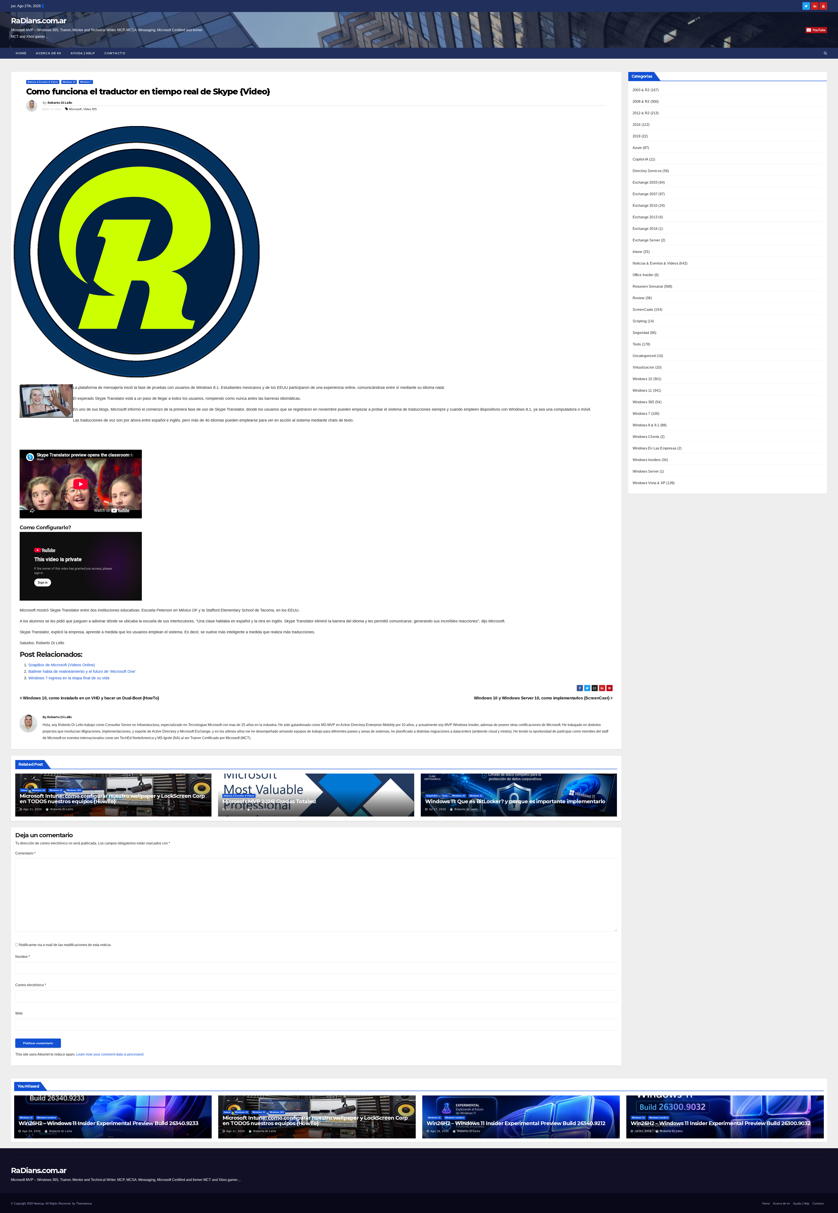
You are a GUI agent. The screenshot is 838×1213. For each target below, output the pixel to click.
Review (639, 298)
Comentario (25, 853)
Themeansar (84, 1203)
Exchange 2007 (645, 194)
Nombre (22, 956)
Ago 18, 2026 (439, 1131)
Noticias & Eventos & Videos (42, 82)
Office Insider (643, 275)
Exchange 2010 (645, 205)
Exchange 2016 (645, 229)
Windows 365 (74, 790)
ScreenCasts (643, 309)
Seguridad (431, 795)
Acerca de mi (48, 53)
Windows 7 (86, 82)
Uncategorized (644, 356)
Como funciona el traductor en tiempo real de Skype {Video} (148, 91)
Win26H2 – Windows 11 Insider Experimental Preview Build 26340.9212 (516, 1123)
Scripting (640, 321)
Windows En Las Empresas (655, 448)
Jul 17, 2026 (437, 809)
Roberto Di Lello (60, 103)
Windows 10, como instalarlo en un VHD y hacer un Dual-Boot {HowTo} (90, 698)
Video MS (90, 109)
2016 (637, 124)
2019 (637, 136)
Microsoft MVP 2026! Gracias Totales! (269, 801)
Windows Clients (646, 437)
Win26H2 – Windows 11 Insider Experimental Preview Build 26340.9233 (108, 1123)
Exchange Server (646, 240)
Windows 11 (56, 790)
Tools (445, 795)
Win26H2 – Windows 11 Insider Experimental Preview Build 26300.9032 (721, 1123)
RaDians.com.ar (38, 20)
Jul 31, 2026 (643, 1131)
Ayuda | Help (82, 53)
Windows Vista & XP (649, 483)
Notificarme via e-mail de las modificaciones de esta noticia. (65, 945)
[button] (825, 53)
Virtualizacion (643, 367)
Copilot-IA (640, 159)
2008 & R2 (641, 101)
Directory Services (647, 171)
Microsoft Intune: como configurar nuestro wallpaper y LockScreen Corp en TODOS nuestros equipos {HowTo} (112, 799)
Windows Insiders (647, 460)
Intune (24, 790)
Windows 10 (69, 82)
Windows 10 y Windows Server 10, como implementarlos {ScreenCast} (542, 698)
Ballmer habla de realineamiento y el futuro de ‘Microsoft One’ (82, 671)
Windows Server (646, 471)
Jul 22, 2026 (234, 809)
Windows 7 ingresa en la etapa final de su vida (68, 678)
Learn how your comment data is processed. (110, 1054)
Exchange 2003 (645, 182)
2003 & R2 (641, 90)
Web (18, 1013)
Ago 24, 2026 (31, 1131)
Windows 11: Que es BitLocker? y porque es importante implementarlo (515, 801)
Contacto (114, 53)
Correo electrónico (30, 985)
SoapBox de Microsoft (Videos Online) (61, 665)
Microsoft (75, 109)
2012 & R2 (641, 113)
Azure (637, 148)
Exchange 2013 (645, 217)
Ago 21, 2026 (32, 809)
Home (21, 53)
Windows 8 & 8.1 (646, 425)
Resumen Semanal (648, 286)
